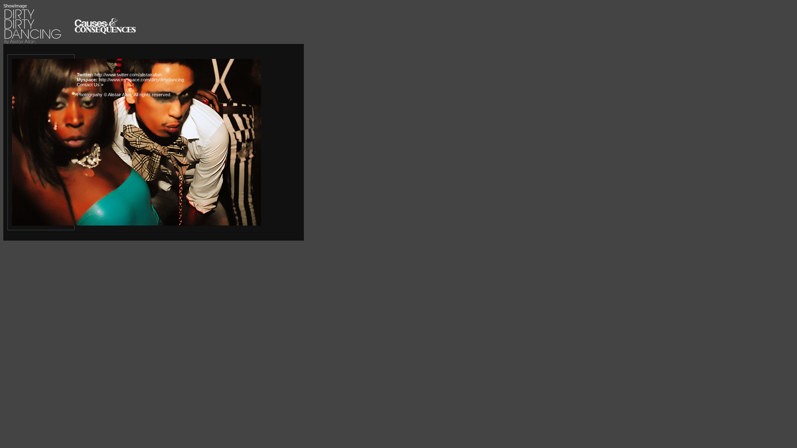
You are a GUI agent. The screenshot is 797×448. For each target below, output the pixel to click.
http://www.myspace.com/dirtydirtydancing (141, 79)
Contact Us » (90, 84)
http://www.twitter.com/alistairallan (128, 74)
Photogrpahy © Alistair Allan (104, 94)
